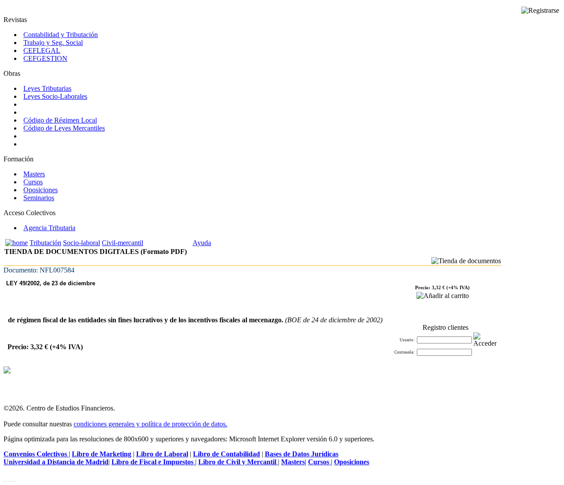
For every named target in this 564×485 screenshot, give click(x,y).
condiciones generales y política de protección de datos (150, 424)
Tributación (45, 242)
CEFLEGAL (41, 50)
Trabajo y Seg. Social (53, 42)
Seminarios (38, 197)
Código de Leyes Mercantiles (64, 128)
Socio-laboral (81, 242)
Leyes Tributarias (47, 88)
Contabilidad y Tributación (60, 34)
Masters (34, 174)
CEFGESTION (45, 58)
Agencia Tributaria (49, 227)
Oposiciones (40, 190)
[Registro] (540, 11)
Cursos (33, 182)
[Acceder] (485, 339)
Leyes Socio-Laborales (55, 96)
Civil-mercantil (122, 242)
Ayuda (202, 242)
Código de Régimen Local (60, 120)
